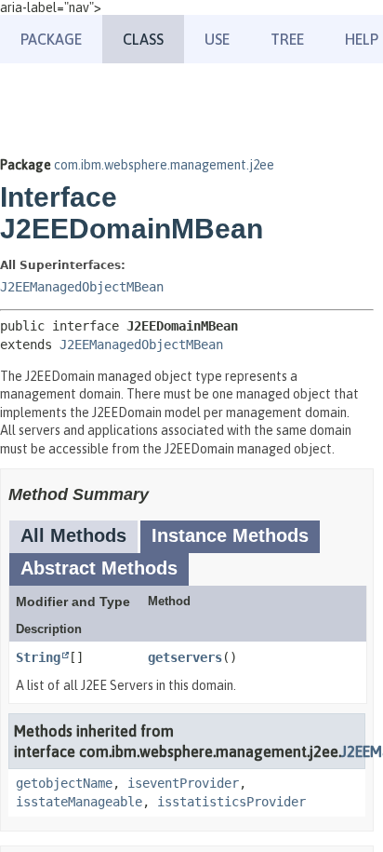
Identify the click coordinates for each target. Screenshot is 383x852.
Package (51, 39)
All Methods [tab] (73, 535)
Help (361, 39)
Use (217, 39)
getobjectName (64, 783)
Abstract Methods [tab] (99, 568)
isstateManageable (79, 801)
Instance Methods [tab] (230, 535)
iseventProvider (183, 783)
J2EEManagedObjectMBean (82, 286)
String (38, 657)
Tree (287, 39)
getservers (185, 657)
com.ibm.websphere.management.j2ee (164, 164)
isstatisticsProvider (231, 801)
